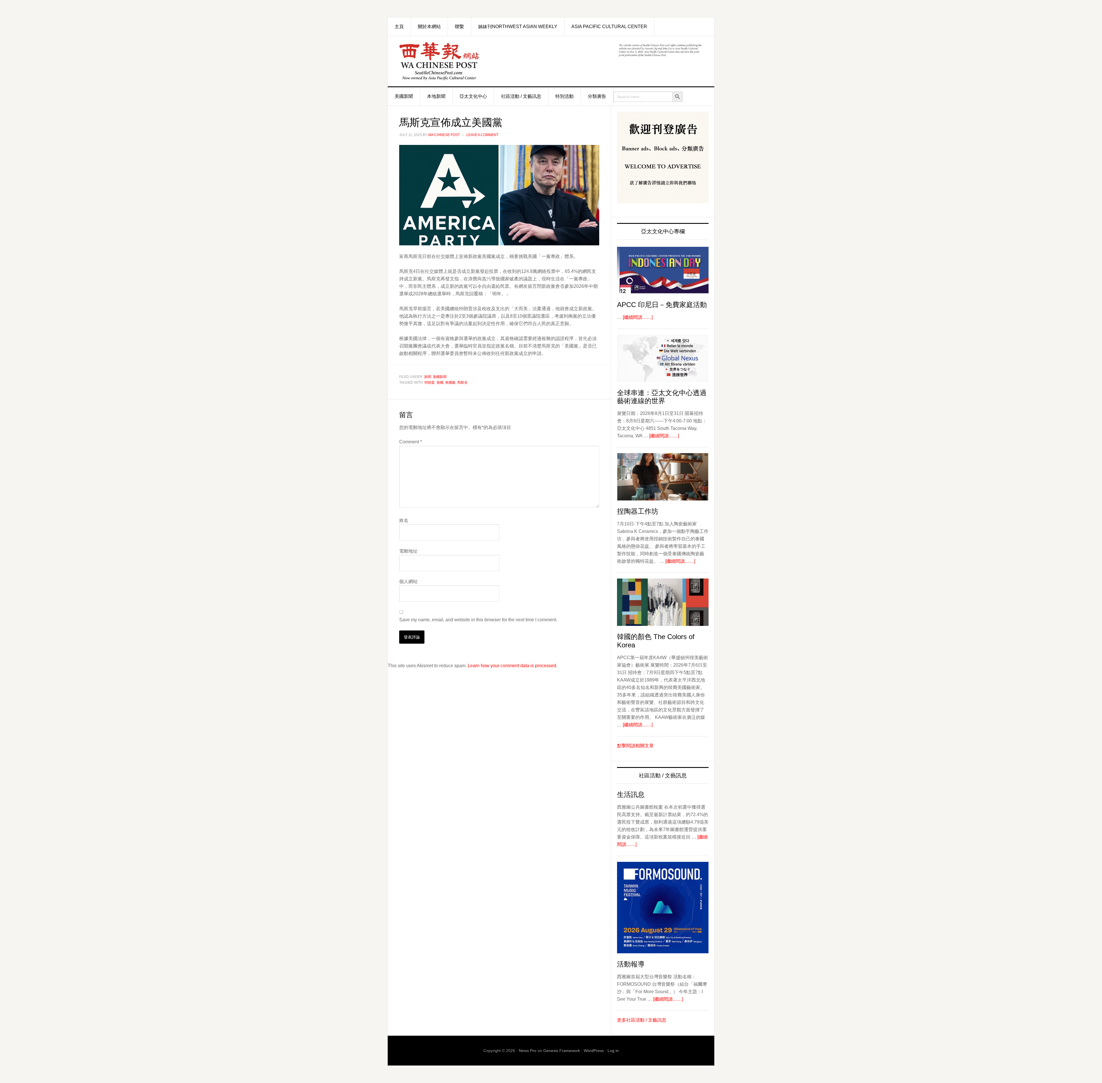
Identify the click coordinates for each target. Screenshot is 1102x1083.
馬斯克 (462, 383)
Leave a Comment (482, 135)
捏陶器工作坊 (637, 511)
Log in (613, 1050)
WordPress (594, 1050)
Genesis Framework (561, 1050)
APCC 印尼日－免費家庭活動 (662, 304)
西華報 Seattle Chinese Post (452, 61)
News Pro (527, 1050)
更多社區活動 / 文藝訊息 (641, 1020)
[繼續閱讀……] (638, 317)
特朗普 (429, 383)
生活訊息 (631, 794)
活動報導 (631, 964)
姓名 (403, 520)
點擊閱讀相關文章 (635, 745)
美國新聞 (440, 377)
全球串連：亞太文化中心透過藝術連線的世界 (662, 397)
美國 (439, 383)
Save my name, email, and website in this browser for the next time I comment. (478, 619)
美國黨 (450, 383)
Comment (410, 441)
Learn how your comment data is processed (512, 665)
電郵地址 (408, 551)
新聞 (427, 377)
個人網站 (408, 581)
